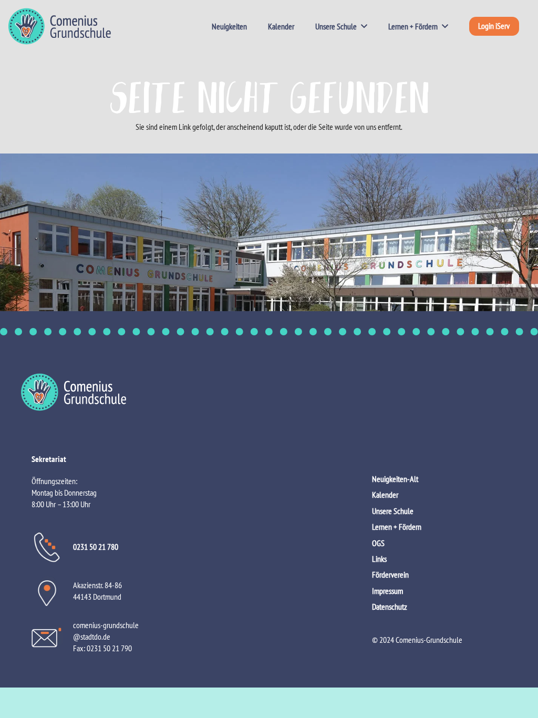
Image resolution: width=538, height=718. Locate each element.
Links (379, 558)
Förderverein (390, 574)
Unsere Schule (392, 511)
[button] (362, 26)
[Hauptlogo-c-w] (269, 392)
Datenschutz (389, 606)
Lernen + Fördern (396, 526)
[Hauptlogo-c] (59, 26)
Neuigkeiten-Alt (395, 479)
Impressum (387, 591)
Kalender (385, 494)
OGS (378, 543)
